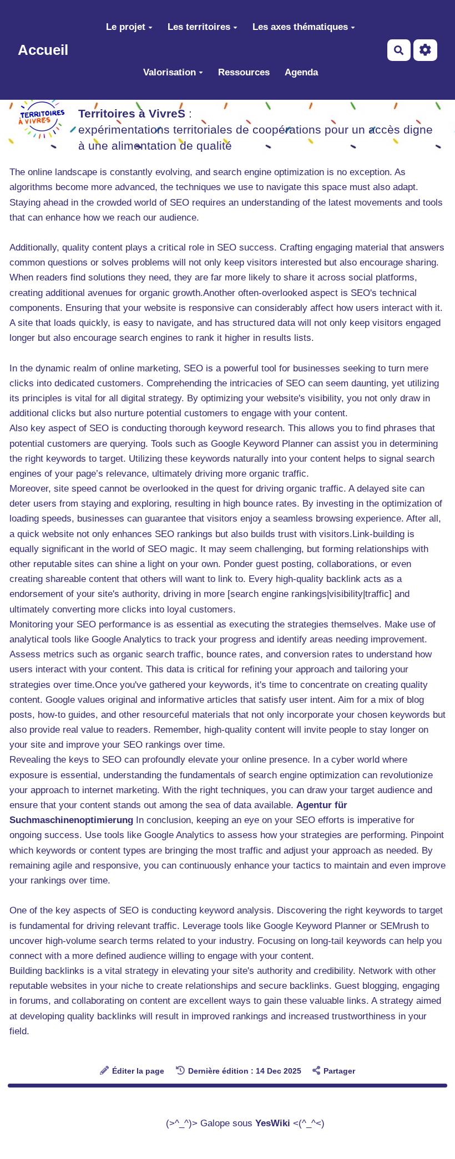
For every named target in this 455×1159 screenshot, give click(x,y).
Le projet (125, 27)
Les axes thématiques (300, 27)
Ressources (244, 72)
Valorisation (169, 72)
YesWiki (272, 1123)
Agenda (301, 72)
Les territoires (199, 27)
